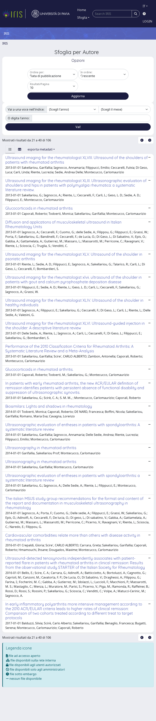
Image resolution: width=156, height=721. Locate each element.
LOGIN (147, 21)
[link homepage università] (51, 13)
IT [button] (144, 6)
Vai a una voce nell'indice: (26, 109)
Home (81, 10)
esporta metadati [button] (40, 149)
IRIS (5, 43)
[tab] (10, 149)
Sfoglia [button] (82, 17)
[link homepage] (13, 13)
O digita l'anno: (18, 118)
